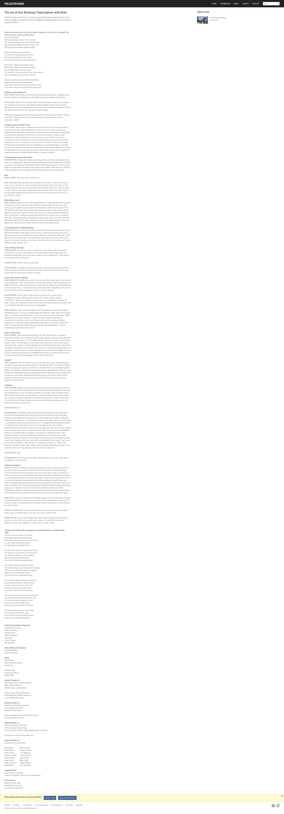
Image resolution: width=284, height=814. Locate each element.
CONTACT (256, 4)
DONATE (245, 4)
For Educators (26, 805)
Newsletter (79, 805)
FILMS (214, 4)
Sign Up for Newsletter (67, 798)
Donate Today (50, 798)
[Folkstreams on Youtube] (278, 805)
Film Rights (16, 805)
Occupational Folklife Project (45, 20)
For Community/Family (41, 805)
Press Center (69, 805)
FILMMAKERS (225, 4)
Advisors (7, 805)
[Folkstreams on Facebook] (273, 805)
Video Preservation (57, 805)
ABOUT (236, 4)
